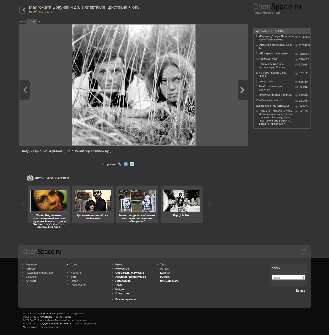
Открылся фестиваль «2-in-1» (276, 46)
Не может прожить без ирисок (272, 74)
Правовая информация (40, 272)
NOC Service (30, 327)
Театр (257, 12)
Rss (302, 290)
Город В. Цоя (181, 215)
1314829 (304, 59)
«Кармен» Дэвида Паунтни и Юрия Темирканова (276, 38)
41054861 (304, 36)
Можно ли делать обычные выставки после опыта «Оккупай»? (137, 218)
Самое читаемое (272, 31)
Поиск (276, 268)
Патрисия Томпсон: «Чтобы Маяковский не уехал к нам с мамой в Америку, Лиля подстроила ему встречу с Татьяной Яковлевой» (275, 117)
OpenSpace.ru (48, 313)
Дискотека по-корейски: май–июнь (93, 217)
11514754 (304, 45)
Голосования (78, 284)
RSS (28, 284)
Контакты (31, 280)
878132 (303, 73)
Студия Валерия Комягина (55, 323)
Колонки (165, 272)
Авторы (30, 268)
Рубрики (165, 276)
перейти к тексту (40, 11)
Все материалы (169, 280)
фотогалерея (272, 12)
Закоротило (266, 81)
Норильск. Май (268, 58)
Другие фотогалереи (52, 178)
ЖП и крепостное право (273, 53)
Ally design (46, 317)
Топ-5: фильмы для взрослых (270, 88)
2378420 (304, 53)
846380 (303, 81)
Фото (74, 276)
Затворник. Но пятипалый (274, 105)
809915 (303, 86)
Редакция (31, 264)
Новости (76, 272)
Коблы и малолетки (270, 100)
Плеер (74, 264)
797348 (303, 95)
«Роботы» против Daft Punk (275, 94)
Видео (74, 280)
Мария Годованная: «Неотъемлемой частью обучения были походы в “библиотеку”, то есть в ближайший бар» (49, 221)
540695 (303, 106)
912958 (303, 64)
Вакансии (31, 276)
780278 (303, 100)
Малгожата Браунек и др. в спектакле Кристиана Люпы (84, 7)
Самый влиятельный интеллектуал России (272, 66)
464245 (303, 111)
